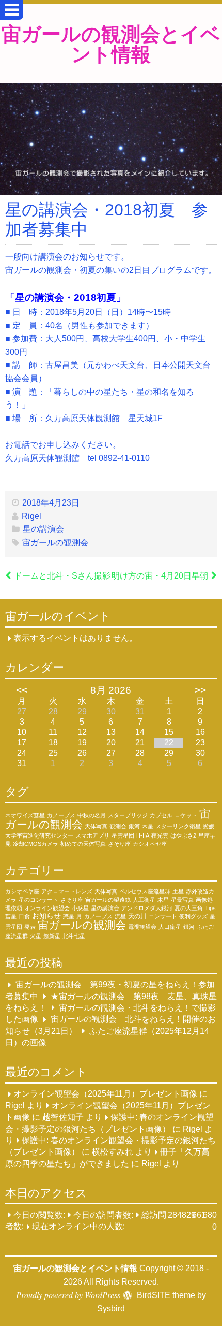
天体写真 (96, 826)
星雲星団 (123, 835)
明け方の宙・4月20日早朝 (160, 575)
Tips (210, 908)
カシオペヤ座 (150, 844)
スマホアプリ (92, 835)
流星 (120, 916)
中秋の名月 (91, 815)
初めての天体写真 (83, 844)
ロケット (186, 815)
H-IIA (142, 835)
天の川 (137, 916)
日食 (24, 916)
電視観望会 (142, 927)
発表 (30, 927)
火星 (35, 936)
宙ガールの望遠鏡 (108, 900)
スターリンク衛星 (178, 826)
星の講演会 (43, 529)
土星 (178, 891)
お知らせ (46, 916)
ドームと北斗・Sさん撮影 (62, 575)
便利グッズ (193, 916)
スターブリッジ (128, 815)
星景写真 (182, 900)
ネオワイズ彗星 (25, 815)
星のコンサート (38, 900)
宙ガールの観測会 (55, 542)
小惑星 (80, 908)
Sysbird (111, 1308)
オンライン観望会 (47, 908)
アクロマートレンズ (66, 891)
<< (21, 690)
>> (200, 690)
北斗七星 (73, 936)
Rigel (31, 516)
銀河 (134, 826)
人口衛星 (169, 927)
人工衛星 (144, 900)
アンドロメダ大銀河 (146, 908)
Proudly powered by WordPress (68, 1294)
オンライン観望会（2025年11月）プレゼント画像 (105, 1094)
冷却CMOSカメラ (35, 844)
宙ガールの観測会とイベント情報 (111, 43)
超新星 (51, 936)
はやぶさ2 (183, 835)
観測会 (117, 826)
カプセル (161, 815)
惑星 (68, 916)
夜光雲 (159, 835)
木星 (147, 826)
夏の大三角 (189, 908)
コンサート (163, 916)
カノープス (61, 815)
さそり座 (119, 844)
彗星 (11, 916)
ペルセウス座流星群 (144, 891)
